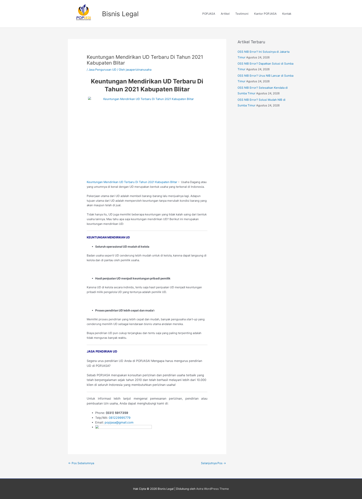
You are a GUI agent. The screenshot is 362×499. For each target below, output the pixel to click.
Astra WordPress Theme (212, 489)
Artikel (225, 13)
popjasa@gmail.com (119, 422)
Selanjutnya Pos (213, 463)
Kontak (286, 13)
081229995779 (119, 418)
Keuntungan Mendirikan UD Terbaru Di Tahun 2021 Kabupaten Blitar (132, 182)
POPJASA (208, 13)
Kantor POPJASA (265, 13)
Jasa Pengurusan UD (102, 69)
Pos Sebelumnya (81, 463)
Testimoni (241, 13)
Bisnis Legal (120, 14)
